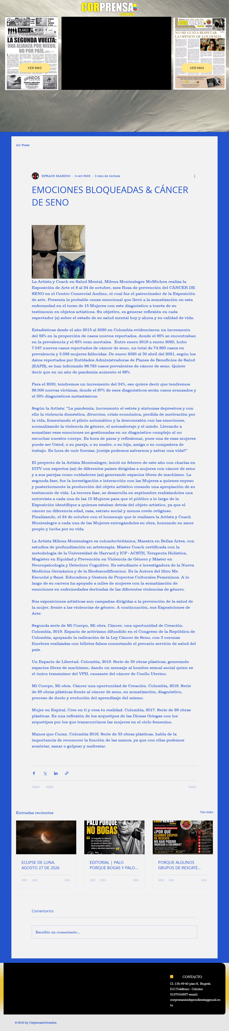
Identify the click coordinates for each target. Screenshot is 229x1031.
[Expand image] (58, 252)
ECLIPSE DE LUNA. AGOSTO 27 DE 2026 (40, 865)
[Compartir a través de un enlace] (67, 773)
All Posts (23, 145)
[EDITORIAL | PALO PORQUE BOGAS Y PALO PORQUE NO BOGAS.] (114, 837)
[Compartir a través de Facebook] (34, 773)
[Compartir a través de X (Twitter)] (45, 773)
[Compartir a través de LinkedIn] (56, 773)
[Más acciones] (194, 176)
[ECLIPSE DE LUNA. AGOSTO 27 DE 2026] (46, 837)
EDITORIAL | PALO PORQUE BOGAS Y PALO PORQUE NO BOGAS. (112, 865)
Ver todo (206, 812)
